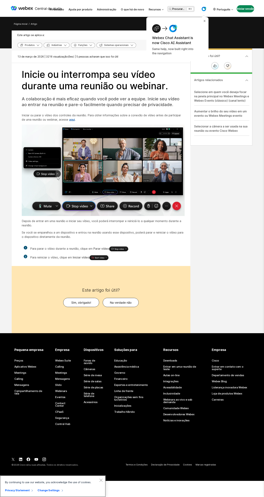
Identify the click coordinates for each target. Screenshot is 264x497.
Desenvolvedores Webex (178, 414)
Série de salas (92, 381)
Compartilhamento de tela (28, 392)
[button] (204, 9)
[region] (53, 486)
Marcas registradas (206, 464)
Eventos (60, 397)
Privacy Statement (17, 490)
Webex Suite (63, 360)
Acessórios (91, 402)
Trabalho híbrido (124, 412)
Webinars (61, 391)
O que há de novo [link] (132, 9)
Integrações (171, 381)
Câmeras (89, 369)
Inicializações (122, 406)
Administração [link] (106, 9)
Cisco (215, 360)
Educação (120, 360)
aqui (72, 119)
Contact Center (60, 404)
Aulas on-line (171, 375)
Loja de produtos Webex (227, 393)
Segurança (62, 418)
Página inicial (20, 24)
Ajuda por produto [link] (80, 9)
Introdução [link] (57, 9)
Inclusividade (171, 393)
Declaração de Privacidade (165, 464)
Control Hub (62, 424)
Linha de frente (123, 391)
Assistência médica (126, 366)
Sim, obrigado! (81, 302)
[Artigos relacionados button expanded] (247, 80)
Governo (119, 373)
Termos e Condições (137, 464)
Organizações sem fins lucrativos (128, 398)
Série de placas (93, 387)
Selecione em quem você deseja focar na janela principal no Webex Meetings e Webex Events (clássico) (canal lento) (221, 96)
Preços (18, 360)
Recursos (155, 9)
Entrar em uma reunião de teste (179, 367)
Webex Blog (219, 381)
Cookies (187, 464)
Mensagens (21, 385)
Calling (18, 379)
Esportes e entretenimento (131, 385)
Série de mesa (93, 375)
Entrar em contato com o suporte (227, 367)
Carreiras (217, 399)
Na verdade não (121, 302)
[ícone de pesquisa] (170, 9)
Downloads (170, 360)
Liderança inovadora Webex (229, 387)
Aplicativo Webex (25, 366)
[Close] (101, 480)
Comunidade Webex (176, 408)
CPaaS (59, 412)
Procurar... (178, 8)
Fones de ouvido (89, 361)
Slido (58, 385)
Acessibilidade (172, 387)
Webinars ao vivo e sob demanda (177, 400)
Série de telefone (89, 394)
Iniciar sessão (245, 8)
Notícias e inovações (176, 420)
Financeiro (121, 379)
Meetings (20, 373)
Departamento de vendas (228, 375)
